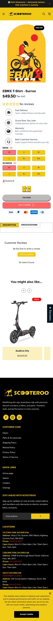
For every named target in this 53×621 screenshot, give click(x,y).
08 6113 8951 (15, 585)
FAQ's (5, 433)
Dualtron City (22, 351)
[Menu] (3, 13)
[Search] (43, 13)
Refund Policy (9, 447)
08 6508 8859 (16, 541)
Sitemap (6, 487)
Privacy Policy (9, 452)
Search (6, 478)
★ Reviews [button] (50, 313)
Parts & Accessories (12, 438)
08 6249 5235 (16, 562)
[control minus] (24, 188)
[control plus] (29, 188)
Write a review (26, 254)
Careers (6, 483)
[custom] (6, 417)
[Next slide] (29, 290)
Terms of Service (10, 457)
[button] (11, 104)
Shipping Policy (9, 442)
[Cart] (49, 13)
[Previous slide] (23, 290)
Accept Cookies (26, 614)
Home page (8, 473)
